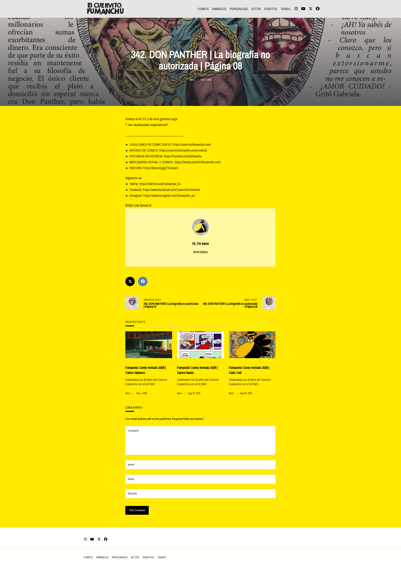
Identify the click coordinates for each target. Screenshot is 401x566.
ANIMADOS (219, 8)
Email (131, 479)
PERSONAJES (239, 8)
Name (131, 464)
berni (192, 79)
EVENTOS (270, 8)
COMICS (203, 8)
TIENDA (285, 8)
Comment (133, 430)
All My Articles (200, 251)
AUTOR (256, 8)
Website (132, 493)
